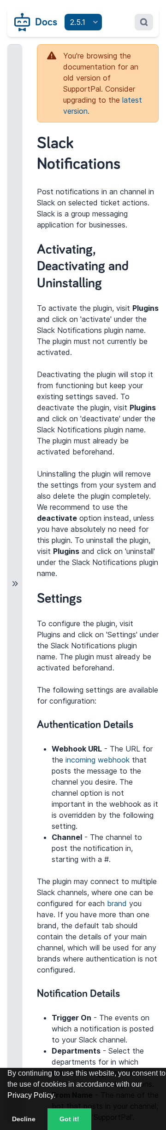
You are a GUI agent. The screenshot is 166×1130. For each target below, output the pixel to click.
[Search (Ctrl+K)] (144, 22)
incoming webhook (97, 759)
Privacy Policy (30, 1095)
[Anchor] (112, 281)
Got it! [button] (69, 1119)
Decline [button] (24, 1119)
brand (117, 903)
